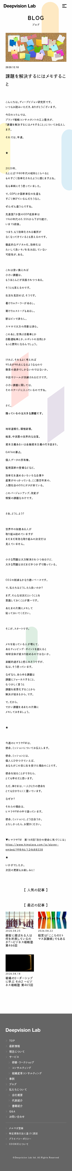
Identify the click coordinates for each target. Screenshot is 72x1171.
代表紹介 (17, 1100)
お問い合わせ (16, 1116)
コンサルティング (21, 1068)
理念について (16, 1051)
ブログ (12, 1084)
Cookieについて (18, 1144)
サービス (13, 1057)
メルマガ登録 (16, 1128)
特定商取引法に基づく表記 (23, 1133)
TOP (11, 1040)
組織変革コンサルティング (26, 1073)
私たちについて (17, 1089)
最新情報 (14, 1046)
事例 (11, 1078)
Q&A (11, 1111)
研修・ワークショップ (22, 1062)
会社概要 (17, 1095)
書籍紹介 (17, 1106)
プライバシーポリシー (19, 1139)
